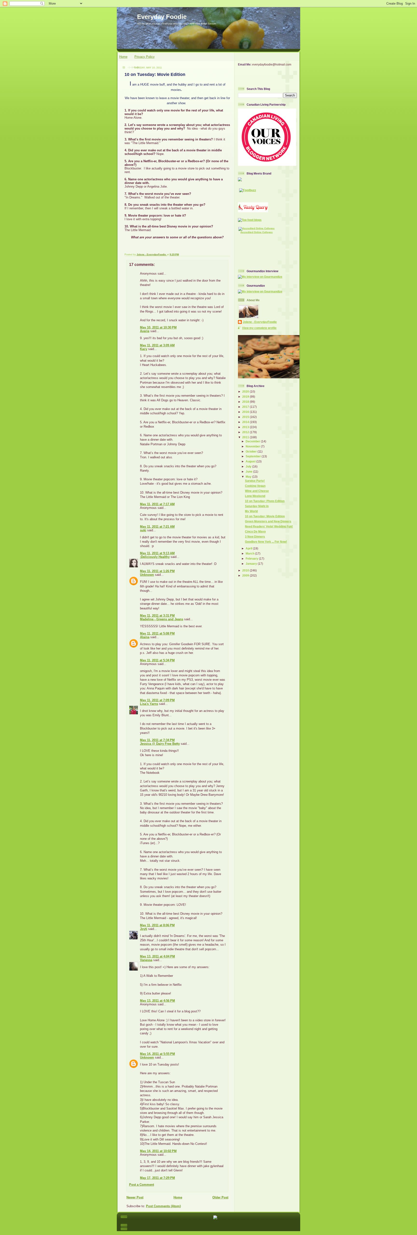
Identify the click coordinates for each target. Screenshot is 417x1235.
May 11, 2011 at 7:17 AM (157, 504)
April (249, 548)
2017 (246, 406)
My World (251, 511)
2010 (246, 570)
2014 (246, 422)
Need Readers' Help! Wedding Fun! (269, 526)
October (251, 451)
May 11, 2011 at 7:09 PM (157, 700)
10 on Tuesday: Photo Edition (265, 501)
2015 (246, 416)
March (250, 553)
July (249, 466)
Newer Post (134, 1197)
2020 (246, 391)
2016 (246, 411)
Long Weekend (255, 495)
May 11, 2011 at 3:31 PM (157, 615)
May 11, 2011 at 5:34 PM (157, 660)
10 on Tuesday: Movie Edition (265, 516)
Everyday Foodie (162, 16)
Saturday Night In (257, 506)
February (252, 558)
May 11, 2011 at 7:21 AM (157, 526)
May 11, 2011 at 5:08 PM (157, 633)
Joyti (143, 929)
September (254, 456)
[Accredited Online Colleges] (256, 228)
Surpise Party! (255, 480)
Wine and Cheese (257, 490)
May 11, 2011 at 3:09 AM (157, 345)
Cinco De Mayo (255, 531)
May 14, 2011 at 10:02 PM (158, 1151)
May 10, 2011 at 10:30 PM (158, 327)
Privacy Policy (144, 56)
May (249, 476)
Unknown (147, 575)
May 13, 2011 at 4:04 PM (157, 956)
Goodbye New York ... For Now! (266, 541)
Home (123, 56)
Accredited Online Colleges (256, 232)
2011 (246, 437)
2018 (246, 401)
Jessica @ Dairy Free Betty (160, 743)
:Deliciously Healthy (155, 557)
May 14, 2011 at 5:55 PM (157, 1054)
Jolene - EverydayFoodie (260, 321)
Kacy (143, 349)
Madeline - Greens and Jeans (161, 619)
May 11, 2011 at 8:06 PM (157, 925)
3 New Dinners (255, 536)
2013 (246, 427)
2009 (246, 575)
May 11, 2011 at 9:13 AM (157, 553)
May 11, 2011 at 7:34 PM (157, 740)
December (253, 441)
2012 (246, 432)
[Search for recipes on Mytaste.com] (250, 219)
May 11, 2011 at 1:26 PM (157, 571)
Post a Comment (141, 1184)
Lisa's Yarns (149, 704)
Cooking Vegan (255, 485)
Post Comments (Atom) (163, 1206)
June (249, 471)
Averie (144, 331)
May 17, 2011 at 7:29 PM (157, 1178)
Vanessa (146, 960)
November (253, 446)
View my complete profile (259, 327)
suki (143, 530)
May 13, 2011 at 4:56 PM (157, 1000)
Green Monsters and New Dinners (268, 521)
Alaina (144, 637)
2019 (246, 396)
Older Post (220, 1197)
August (251, 461)
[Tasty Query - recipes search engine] (253, 211)
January (252, 563)
